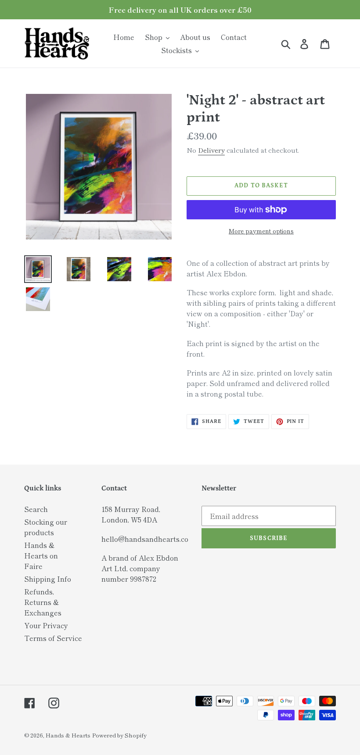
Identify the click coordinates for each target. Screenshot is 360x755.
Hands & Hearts (68, 735)
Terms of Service (53, 638)
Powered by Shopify (119, 735)
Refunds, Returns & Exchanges (42, 602)
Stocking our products (45, 526)
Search (36, 509)
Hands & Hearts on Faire (41, 555)
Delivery (211, 149)
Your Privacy (46, 625)
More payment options (261, 230)
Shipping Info (47, 578)
